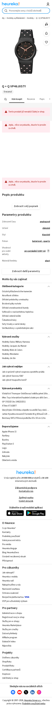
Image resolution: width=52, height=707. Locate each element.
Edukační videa (8, 641)
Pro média (6, 544)
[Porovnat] (46, 24)
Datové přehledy (9, 633)
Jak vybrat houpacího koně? (14, 380)
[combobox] (26, 11)
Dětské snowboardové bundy (15, 307)
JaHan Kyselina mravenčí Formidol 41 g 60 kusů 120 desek (26, 414)
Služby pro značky (10, 629)
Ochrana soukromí (10, 593)
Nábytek (6, 456)
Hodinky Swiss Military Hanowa (16, 341)
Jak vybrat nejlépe (12, 366)
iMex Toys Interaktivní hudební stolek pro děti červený (26, 397)
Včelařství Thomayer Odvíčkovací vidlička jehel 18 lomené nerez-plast (26, 393)
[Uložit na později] (46, 42)
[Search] (5, 99)
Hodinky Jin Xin (9, 358)
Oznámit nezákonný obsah (14, 556)
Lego (4, 448)
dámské (46, 228)
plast (47, 260)
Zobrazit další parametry (26, 271)
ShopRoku (6, 661)
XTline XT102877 (9, 405)
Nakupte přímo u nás (11, 584)
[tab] (16, 99)
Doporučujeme (10, 426)
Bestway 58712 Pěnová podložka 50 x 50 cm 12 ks (24, 418)
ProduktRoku (8, 665)
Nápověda (6, 645)
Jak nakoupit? (8, 572)
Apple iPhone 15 (9, 431)
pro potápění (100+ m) (35, 251)
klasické (46, 234)
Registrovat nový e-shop (13, 617)
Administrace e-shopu (12, 613)
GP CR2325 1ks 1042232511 (14, 401)
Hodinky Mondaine (10, 354)
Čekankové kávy (9, 320)
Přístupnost (7, 560)
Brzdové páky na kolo (11, 303)
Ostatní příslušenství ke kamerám (17, 291)
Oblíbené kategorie (13, 286)
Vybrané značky (10, 337)
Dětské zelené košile (11, 316)
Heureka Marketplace (11, 625)
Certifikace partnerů (11, 669)
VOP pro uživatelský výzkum (14, 601)
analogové (45, 221)
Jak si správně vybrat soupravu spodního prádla (23, 371)
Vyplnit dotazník (26, 501)
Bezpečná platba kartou (13, 597)
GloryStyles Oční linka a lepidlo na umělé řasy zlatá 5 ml (26, 410)
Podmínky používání (11, 536)
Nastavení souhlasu (11, 589)
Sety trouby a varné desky (13, 324)
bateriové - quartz (41, 241)
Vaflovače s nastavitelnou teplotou (17, 311)
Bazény (5, 439)
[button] (16, 99)
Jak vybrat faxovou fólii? (12, 375)
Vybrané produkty (12, 388)
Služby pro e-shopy (10, 621)
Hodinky (30, 18)
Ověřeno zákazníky (10, 657)
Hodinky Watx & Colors (12, 350)
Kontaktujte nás (26, 491)
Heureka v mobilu (10, 576)
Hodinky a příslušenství (16, 18)
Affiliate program (9, 637)
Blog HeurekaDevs (10, 552)
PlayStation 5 (8, 444)
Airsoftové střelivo (10, 295)
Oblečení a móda (9, 460)
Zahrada (5, 452)
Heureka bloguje (9, 548)
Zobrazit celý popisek (26, 206)
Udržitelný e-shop (10, 678)
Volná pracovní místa (11, 540)
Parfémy (5, 435)
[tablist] (26, 99)
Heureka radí (8, 580)
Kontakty (6, 532)
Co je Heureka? (9, 528)
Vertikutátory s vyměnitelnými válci (17, 328)
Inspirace (6, 674)
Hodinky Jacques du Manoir (14, 345)
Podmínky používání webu (33, 703)
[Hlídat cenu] (46, 33)
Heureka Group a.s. (32, 700)
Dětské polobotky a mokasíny (15, 299)
